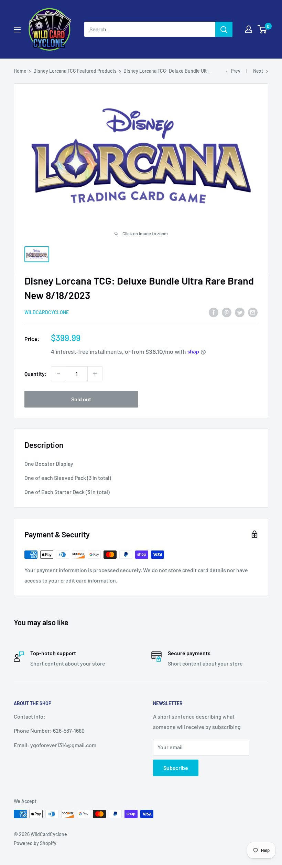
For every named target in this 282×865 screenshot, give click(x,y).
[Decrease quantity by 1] (58, 374)
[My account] (248, 29)
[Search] (223, 29)
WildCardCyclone (46, 312)
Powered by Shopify (35, 843)
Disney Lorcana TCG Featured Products (75, 71)
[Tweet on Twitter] (240, 312)
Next (258, 71)
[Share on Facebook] (213, 312)
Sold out (81, 399)
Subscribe (175, 767)
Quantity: (35, 373)
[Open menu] (17, 29)
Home (20, 71)
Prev (235, 71)
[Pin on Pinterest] (226, 312)
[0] (262, 29)
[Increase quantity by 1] (95, 374)
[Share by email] (253, 312)
